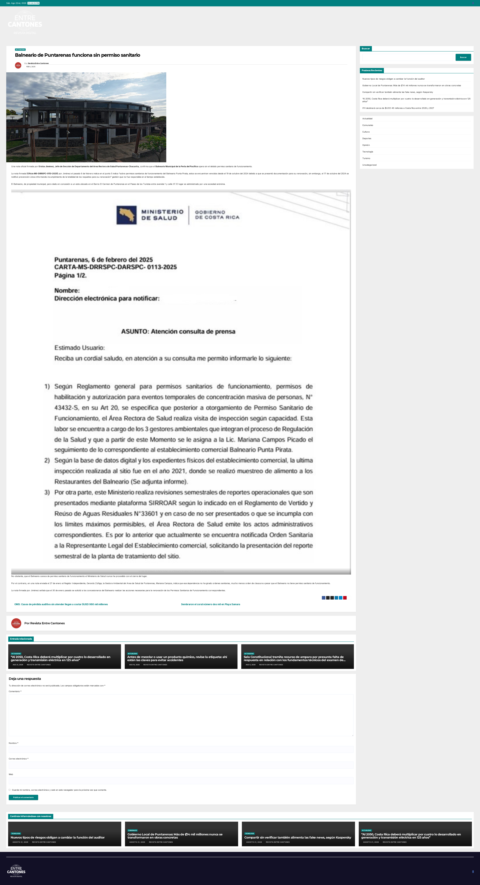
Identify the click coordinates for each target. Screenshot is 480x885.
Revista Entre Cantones (38, 63)
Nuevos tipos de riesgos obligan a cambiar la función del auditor (393, 79)
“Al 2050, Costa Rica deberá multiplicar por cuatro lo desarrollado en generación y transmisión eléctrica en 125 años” (60, 658)
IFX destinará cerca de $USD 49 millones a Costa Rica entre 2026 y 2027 (398, 108)
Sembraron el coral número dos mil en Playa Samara (210, 604)
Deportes (366, 138)
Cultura (366, 132)
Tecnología (367, 151)
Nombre (13, 743)
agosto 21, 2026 (21, 842)
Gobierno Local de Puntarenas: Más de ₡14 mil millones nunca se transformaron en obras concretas (411, 85)
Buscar (366, 48)
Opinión (366, 145)
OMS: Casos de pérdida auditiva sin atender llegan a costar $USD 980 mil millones (61, 604)
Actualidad (20, 49)
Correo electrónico (18, 758)
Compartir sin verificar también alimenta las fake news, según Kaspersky (397, 92)
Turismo (366, 158)
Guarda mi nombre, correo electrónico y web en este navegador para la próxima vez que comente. (59, 790)
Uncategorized (369, 165)
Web (11, 774)
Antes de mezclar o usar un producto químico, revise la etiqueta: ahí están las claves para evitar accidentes (177, 658)
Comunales (367, 125)
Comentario (15, 691)
